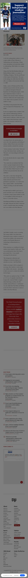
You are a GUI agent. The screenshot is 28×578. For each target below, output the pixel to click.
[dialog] (14, 289)
